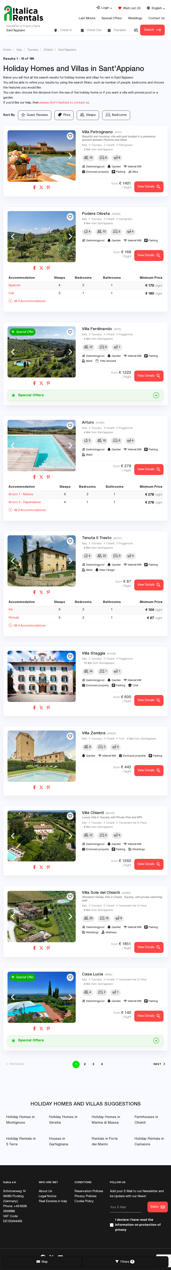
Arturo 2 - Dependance (25, 502)
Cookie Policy (84, 1201)
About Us (45, 1191)
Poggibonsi (126, 334)
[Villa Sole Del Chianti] (42, 916)
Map (44, 1262)
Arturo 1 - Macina (21, 494)
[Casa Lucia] (42, 997)
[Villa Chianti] (42, 835)
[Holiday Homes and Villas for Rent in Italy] (23, 13)
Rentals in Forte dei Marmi (105, 1141)
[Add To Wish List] (70, 136)
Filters (126, 1262)
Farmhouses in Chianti (146, 1120)
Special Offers (112, 18)
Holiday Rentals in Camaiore (149, 1141)
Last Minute (87, 18)
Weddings (135, 18)
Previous (13, 156)
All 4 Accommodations (29, 301)
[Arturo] (42, 445)
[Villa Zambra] (42, 756)
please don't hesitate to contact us (64, 102)
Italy (84, 145)
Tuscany (96, 145)
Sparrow (14, 285)
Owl (11, 293)
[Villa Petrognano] (42, 155)
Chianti (110, 145)
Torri (121, 739)
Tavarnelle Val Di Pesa (133, 823)
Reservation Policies (88, 1191)
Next (70, 156)
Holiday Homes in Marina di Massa (106, 1120)
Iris (11, 609)
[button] (104, 8)
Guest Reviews (36, 115)
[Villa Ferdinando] (42, 351)
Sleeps (90, 115)
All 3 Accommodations (29, 510)
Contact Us (156, 18)
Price (66, 115)
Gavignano (125, 219)
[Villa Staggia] (42, 676)
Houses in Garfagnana (58, 1141)
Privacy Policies (85, 1196)
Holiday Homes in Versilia (63, 1120)
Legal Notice (47, 1196)
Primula (14, 617)
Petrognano (126, 145)
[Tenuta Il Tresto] (42, 560)
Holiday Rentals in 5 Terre (21, 1141)
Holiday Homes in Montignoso (20, 1120)
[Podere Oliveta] (42, 236)
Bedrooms (118, 115)
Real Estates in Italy (53, 1201)
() (131, 8)
